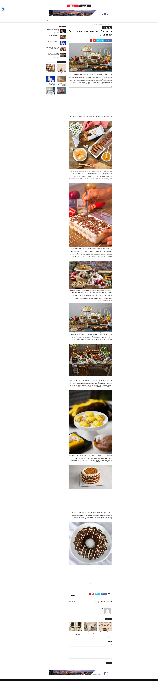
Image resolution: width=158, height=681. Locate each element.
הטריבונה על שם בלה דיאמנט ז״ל (53, 35)
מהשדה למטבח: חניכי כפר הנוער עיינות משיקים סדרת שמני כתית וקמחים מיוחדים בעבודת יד (75, 633)
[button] (47, 20)
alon (109, 37)
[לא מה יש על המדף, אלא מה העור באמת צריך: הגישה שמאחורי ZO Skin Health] (63, 43)
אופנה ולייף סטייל (66, 21)
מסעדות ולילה (96, 21)
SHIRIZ (78, 386)
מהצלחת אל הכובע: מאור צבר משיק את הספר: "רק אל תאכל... (62, 95)
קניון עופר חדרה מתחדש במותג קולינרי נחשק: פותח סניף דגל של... (51, 72)
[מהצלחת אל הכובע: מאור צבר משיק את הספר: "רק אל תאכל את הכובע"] (61, 90)
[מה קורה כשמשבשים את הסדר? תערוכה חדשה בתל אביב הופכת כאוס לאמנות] (63, 55)
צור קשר (95, 0)
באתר (73, 82)
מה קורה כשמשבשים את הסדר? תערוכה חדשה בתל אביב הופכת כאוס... (53, 54)
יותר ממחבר (101, 619)
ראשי (102, 21)
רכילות (85, 21)
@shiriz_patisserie (87, 386)
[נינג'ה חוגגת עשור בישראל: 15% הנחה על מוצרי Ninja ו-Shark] (90, 626)
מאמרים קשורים (108, 619)
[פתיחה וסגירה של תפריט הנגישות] (2, 8)
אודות (99, 0)
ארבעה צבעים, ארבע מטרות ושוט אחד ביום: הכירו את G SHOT (61, 84)
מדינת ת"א (90, 21)
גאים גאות (77, 21)
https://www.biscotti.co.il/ (103, 300)
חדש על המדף (72, 601)
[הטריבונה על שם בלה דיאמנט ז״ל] (63, 37)
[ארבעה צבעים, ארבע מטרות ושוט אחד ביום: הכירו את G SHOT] (61, 79)
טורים (72, 21)
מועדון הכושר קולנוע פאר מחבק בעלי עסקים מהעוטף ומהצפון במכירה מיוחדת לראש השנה (103, 602)
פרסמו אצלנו (91, 0)
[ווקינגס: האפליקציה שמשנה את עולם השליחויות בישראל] (105, 626)
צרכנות (60, 21)
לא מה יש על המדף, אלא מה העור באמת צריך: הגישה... (51, 84)
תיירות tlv (55, 21)
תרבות (81, 21)
